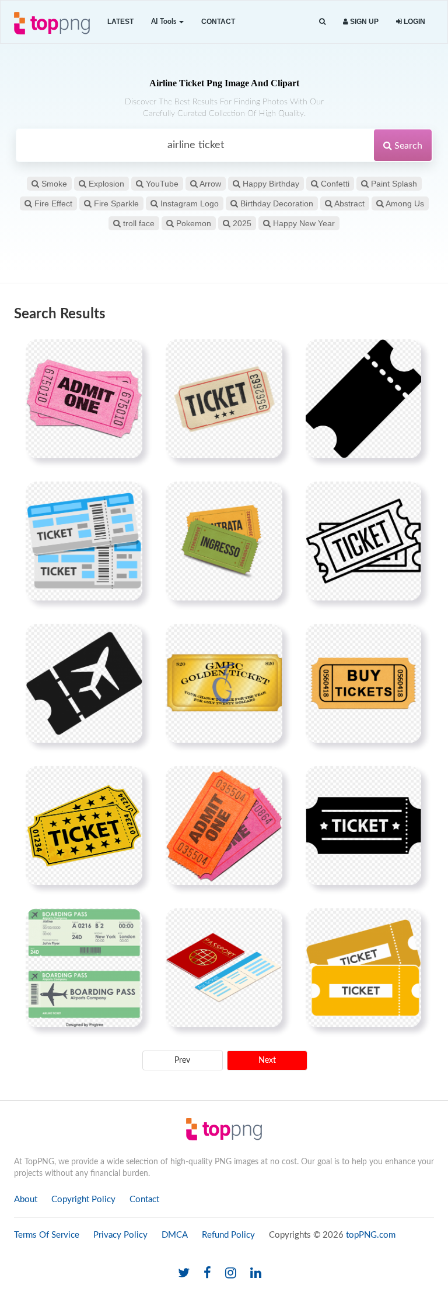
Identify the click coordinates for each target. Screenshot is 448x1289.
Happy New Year (303, 223)
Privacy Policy (120, 1235)
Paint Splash (393, 183)
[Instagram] (230, 1274)
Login (413, 21)
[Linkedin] (255, 1274)
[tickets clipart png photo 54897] (84, 541)
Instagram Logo (188, 203)
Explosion (105, 183)
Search (407, 145)
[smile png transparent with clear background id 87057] (224, 683)
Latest (120, 21)
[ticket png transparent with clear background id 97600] (224, 399)
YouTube (161, 183)
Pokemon (192, 223)
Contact (218, 21)
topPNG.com (371, 1235)
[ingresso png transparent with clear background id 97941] (224, 541)
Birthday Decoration (275, 203)
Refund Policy (228, 1235)
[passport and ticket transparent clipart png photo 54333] (224, 968)
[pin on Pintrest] (126, 355)
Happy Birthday (269, 183)
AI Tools (164, 21)
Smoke (53, 183)
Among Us (404, 203)
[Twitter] (184, 1274)
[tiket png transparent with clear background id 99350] (363, 683)
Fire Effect (52, 203)
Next (267, 1060)
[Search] (322, 21)
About (25, 1199)
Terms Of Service (46, 1235)
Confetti (333, 183)
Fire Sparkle (115, 203)
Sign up (363, 21)
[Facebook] (207, 1274)
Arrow (209, 183)
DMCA (175, 1235)
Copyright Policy (83, 1199)
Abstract (348, 203)
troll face (138, 223)
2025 (240, 223)
